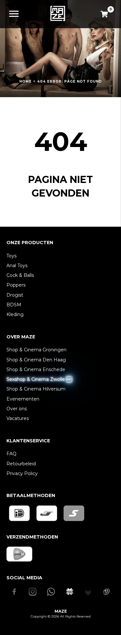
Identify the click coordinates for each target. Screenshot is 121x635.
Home (25, 81)
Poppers (15, 285)
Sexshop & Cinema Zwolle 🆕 (39, 379)
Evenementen (22, 399)
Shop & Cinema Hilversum (36, 389)
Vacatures (17, 418)
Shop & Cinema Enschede (35, 369)
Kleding (15, 314)
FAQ (11, 454)
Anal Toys (16, 265)
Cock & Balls (20, 275)
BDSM (13, 305)
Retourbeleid (21, 464)
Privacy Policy (22, 473)
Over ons (16, 409)
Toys (11, 256)
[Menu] (13, 13)
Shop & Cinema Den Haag (36, 360)
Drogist (14, 295)
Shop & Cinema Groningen (36, 350)
